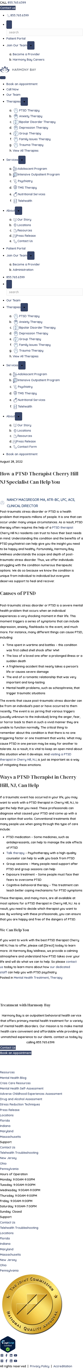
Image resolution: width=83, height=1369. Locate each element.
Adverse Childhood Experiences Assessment (31, 1094)
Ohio (3, 1163)
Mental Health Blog (13, 1078)
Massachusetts (10, 1137)
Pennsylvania (9, 1169)
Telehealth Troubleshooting (19, 1153)
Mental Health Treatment (31, 978)
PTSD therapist (62, 527)
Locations (7, 1115)
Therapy (56, 978)
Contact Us (7, 1147)
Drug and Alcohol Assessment (21, 1099)
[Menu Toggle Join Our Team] (30, 45)
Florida (5, 1120)
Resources (7, 1072)
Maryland (6, 1131)
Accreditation (62, 1366)
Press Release (10, 1110)
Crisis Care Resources (15, 1083)
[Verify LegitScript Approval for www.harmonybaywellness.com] (8, 1344)
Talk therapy (15, 853)
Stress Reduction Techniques (20, 1104)
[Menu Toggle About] (18, 211)
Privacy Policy (39, 1366)
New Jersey (8, 1158)
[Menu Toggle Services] (22, 160)
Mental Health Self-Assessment (21, 1088)
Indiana (5, 1126)
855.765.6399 (17, 2)
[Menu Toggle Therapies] (24, 101)
